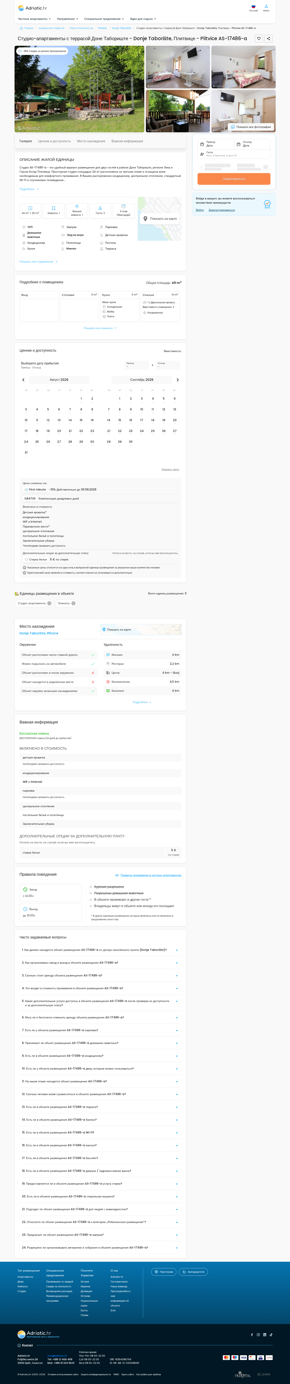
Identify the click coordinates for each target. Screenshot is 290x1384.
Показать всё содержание (36, 262)
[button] (79, 89)
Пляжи (84, 1315)
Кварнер (85, 1286)
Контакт (27, 1345)
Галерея (26, 141)
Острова (85, 1296)
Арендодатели (196, 1272)
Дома (21, 1281)
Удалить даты (170, 469)
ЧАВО (116, 1374)
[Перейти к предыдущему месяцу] (24, 380)
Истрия (85, 1281)
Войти (200, 210)
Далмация (86, 1291)
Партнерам (166, 1272)
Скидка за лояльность (58, 1286)
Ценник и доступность (54, 141)
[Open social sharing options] (268, 39)
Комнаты (23, 1286)
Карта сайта (128, 1374)
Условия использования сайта (63, 1374)
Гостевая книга (119, 1281)
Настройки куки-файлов (148, 1374)
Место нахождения (91, 141)
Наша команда (119, 1286)
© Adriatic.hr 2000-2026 (31, 1374)
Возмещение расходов (59, 1291)
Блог (113, 1310)
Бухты (84, 1310)
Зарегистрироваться (221, 210)
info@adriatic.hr (57, 1355)
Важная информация (127, 141)
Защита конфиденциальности (96, 1374)
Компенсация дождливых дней (59, 498)
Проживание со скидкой (59, 1281)
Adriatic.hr (117, 1277)
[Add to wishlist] (259, 39)
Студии (22, 1291)
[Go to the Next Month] (177, 380)
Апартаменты (25, 1277)
